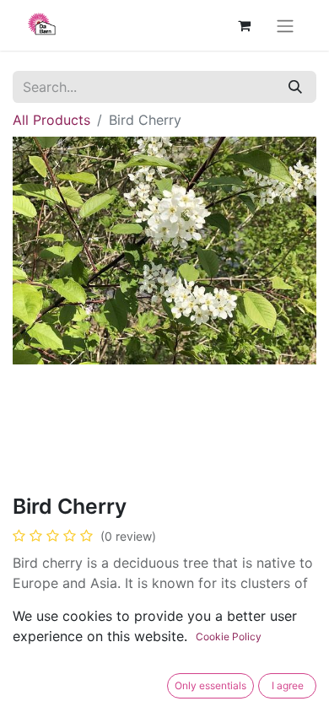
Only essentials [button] (210, 685)
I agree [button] (288, 685)
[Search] (295, 87)
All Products (51, 119)
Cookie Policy (229, 636)
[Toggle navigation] (285, 25)
